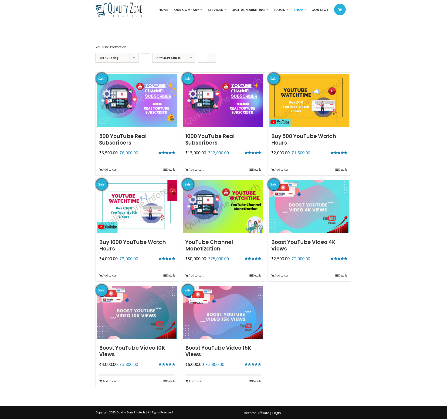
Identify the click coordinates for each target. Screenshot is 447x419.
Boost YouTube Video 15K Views (218, 351)
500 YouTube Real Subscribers (123, 139)
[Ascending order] (145, 53)
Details (170, 170)
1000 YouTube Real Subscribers (210, 139)
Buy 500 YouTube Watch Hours (303, 139)
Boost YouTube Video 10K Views (132, 351)
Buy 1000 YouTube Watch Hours (132, 245)
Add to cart (109, 170)
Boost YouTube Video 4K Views (303, 245)
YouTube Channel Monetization (209, 245)
